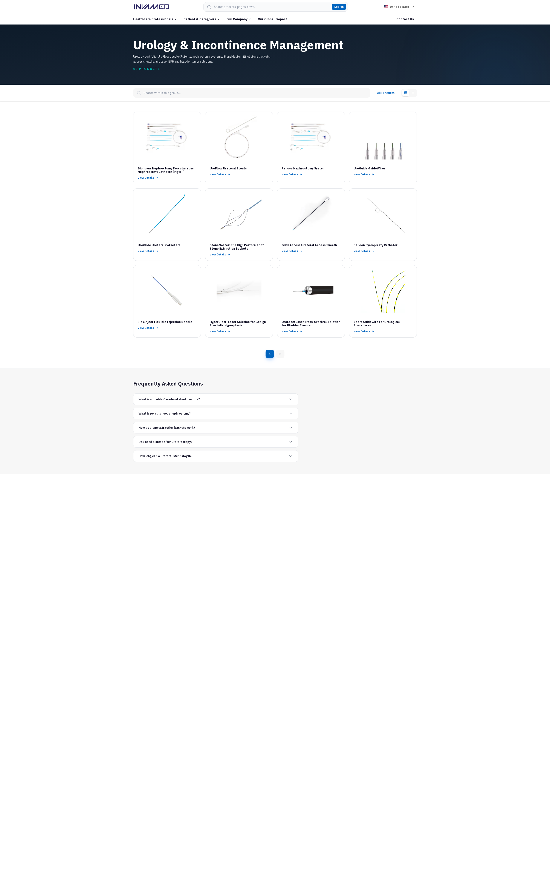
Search (339, 6)
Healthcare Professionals (153, 19)
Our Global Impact (272, 19)
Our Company (237, 19)
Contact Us (405, 19)
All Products (385, 93)
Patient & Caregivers (199, 19)
